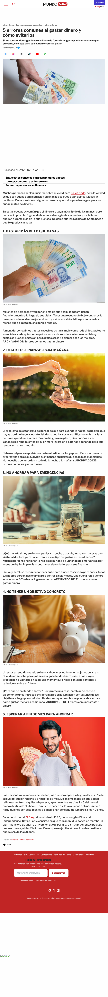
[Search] (14, 4)
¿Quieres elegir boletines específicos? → (38, 880)
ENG (102, 6)
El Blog (29, 817)
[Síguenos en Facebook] (50, 890)
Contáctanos (46, 855)
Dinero (11, 25)
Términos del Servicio (63, 855)
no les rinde (78, 193)
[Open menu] (6, 4)
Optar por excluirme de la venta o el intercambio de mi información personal (54, 898)
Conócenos (34, 855)
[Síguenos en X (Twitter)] (54, 890)
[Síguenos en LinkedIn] (58, 890)
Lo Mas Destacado (26, 840)
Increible (14, 840)
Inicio (5, 25)
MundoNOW (11, 48)
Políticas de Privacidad (84, 855)
